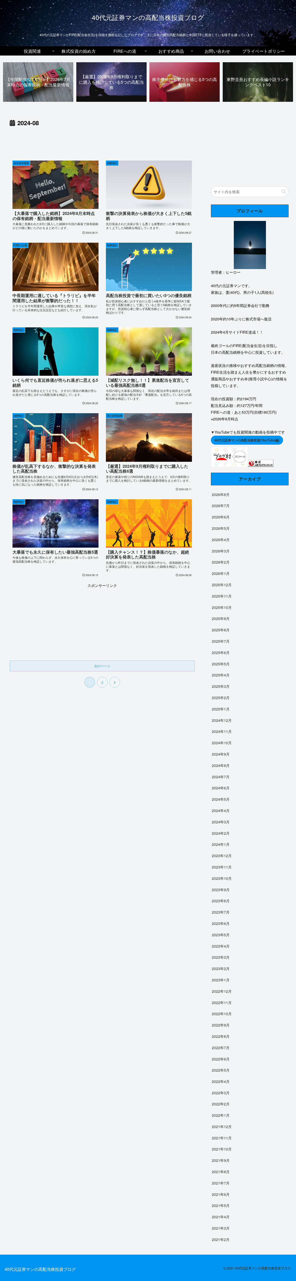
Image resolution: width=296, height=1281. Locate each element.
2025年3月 (221, 686)
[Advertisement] (102, 140)
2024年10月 (222, 742)
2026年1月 (221, 573)
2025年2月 (221, 697)
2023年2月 (221, 968)
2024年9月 (221, 754)
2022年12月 (222, 991)
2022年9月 (221, 1025)
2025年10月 (222, 607)
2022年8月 (221, 1036)
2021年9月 (221, 1160)
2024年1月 (221, 844)
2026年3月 (221, 550)
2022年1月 (221, 1115)
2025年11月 (222, 596)
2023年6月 (221, 923)
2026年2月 (221, 562)
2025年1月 (221, 708)
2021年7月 (221, 1183)
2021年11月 (222, 1138)
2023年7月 (221, 912)
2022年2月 (221, 1104)
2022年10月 (222, 1013)
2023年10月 (222, 878)
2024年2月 (221, 833)
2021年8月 (221, 1171)
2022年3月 (221, 1092)
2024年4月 (221, 810)
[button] (284, 191)
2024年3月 (221, 821)
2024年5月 (221, 799)
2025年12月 (222, 584)
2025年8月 (221, 630)
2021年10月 (222, 1149)
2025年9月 (221, 618)
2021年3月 (221, 1228)
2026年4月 (221, 539)
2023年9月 (221, 889)
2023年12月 (222, 855)
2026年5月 (221, 528)
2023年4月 (221, 946)
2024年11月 (222, 731)
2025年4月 (221, 675)
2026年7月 (221, 505)
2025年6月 (221, 652)
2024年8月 (221, 765)
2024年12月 (222, 720)
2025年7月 (221, 641)
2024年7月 (221, 776)
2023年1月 (221, 979)
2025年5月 (221, 663)
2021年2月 (221, 1239)
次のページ (102, 666)
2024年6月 (221, 788)
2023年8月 (221, 900)
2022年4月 (221, 1081)
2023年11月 (222, 866)
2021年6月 (221, 1194)
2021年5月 (221, 1205)
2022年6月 (221, 1058)
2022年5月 (221, 1070)
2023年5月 (221, 934)
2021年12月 (222, 1126)
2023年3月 (221, 957)
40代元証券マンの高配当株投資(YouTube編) (247, 440)
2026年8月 (221, 494)
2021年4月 (221, 1216)
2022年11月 (222, 1002)
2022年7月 (221, 1047)
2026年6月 (221, 517)
